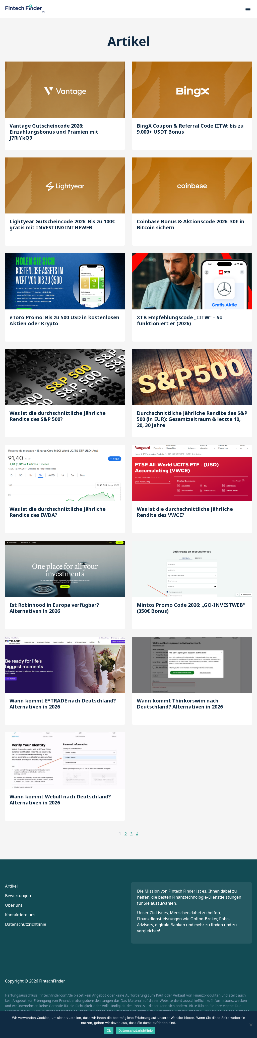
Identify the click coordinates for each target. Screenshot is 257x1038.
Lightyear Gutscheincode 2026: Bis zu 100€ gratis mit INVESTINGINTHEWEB (62, 224)
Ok (109, 1030)
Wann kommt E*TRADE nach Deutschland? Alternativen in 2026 (63, 703)
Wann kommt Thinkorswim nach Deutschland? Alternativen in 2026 (180, 703)
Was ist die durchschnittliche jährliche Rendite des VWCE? (185, 512)
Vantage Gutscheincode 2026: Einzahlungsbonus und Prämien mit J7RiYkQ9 (54, 131)
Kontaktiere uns (20, 914)
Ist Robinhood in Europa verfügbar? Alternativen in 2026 (54, 608)
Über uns (14, 905)
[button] (248, 9)
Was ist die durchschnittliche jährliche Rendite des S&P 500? (58, 416)
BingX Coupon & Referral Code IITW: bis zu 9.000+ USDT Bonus (190, 128)
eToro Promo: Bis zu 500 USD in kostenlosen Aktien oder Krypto (64, 320)
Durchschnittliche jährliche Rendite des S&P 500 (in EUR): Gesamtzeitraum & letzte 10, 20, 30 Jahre (192, 419)
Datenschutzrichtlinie (25, 924)
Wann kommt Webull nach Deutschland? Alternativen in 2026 (60, 799)
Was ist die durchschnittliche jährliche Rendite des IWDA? (58, 512)
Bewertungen (18, 895)
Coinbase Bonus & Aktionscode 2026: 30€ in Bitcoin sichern (190, 224)
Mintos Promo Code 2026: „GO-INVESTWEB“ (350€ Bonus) (191, 608)
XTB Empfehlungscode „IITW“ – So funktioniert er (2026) (180, 320)
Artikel (11, 886)
